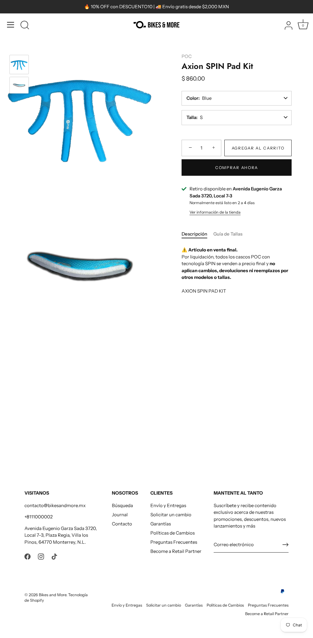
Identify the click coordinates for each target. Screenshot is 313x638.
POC (187, 56)
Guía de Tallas (227, 234)
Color (192, 98)
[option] (19, 66)
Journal (120, 514)
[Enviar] (285, 545)
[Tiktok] (54, 556)
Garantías (160, 524)
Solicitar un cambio (170, 514)
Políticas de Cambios (172, 533)
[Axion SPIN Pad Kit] (19, 64)
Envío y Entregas (168, 505)
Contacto (122, 524)
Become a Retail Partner (175, 551)
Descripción (194, 234)
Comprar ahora (236, 167)
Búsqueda (122, 505)
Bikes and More (52, 595)
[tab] (197, 234)
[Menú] (10, 24)
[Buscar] (24, 25)
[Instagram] (41, 556)
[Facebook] (27, 556)
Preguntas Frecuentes (173, 542)
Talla (191, 117)
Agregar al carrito (258, 148)
